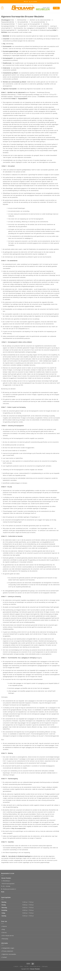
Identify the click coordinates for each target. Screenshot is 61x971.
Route (2, 891)
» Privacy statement (7, 951)
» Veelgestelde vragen (7, 948)
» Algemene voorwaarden (8, 954)
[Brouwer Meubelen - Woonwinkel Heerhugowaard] (30, 8)
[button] (2, 8)
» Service (4, 932)
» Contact (4, 957)
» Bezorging (4, 938)
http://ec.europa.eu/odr (18, 828)
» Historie (4, 926)
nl (18, 814)
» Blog (3, 929)
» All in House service (7, 935)
